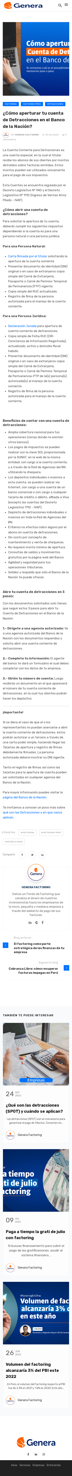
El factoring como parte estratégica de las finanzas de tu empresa (39, 948)
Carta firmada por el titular (27, 256)
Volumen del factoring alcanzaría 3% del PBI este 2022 (32, 1370)
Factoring (11, 104)
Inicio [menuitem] (14, 1465)
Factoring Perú (32, 104)
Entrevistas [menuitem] (54, 1465)
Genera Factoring (27, 134)
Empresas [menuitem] (38, 1465)
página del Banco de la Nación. (25, 797)
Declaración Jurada (22, 326)
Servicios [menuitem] (25, 1465)
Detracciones (55, 104)
